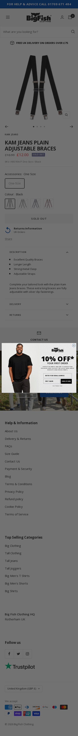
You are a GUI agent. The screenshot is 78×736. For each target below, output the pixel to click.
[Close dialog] (73, 345)
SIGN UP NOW (66, 381)
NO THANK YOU (58, 386)
